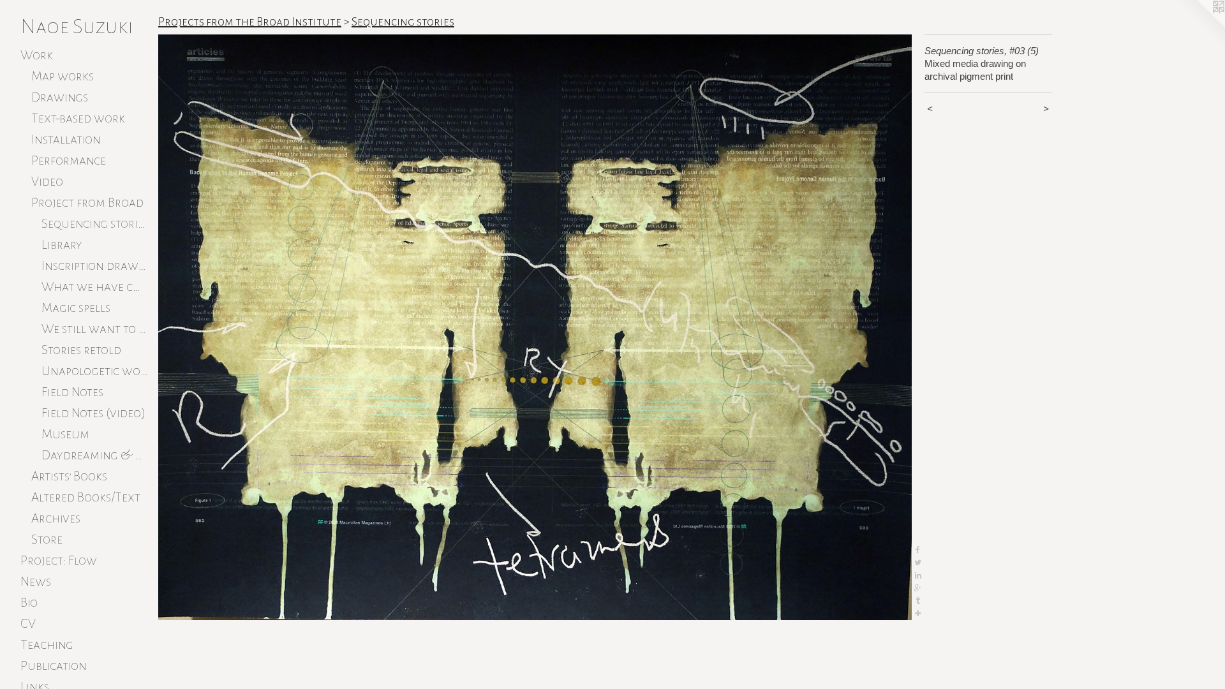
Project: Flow (58, 560)
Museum (65, 434)
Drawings (59, 97)
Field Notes (72, 392)
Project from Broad (87, 202)
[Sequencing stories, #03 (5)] (535, 327)
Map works (62, 76)
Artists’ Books (69, 476)
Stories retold (81, 350)
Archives (55, 518)
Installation (66, 139)
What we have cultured (94, 286)
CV (28, 623)
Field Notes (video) (93, 413)
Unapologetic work (94, 371)
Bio (29, 602)
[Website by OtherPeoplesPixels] (1199, 25)
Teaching (46, 644)
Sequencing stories (94, 223)
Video (47, 181)
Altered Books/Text (85, 497)
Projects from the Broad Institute (249, 21)
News (35, 581)
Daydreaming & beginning (94, 455)
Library (61, 244)
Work (36, 55)
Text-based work (78, 118)
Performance (68, 160)
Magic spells (75, 307)
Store (47, 539)
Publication (53, 665)
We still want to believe (94, 329)
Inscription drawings (94, 265)
